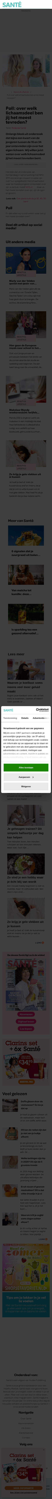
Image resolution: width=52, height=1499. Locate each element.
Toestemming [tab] (10, 718)
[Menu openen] (34, 4)
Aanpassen (24, 777)
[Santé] (12, 4)
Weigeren (26, 786)
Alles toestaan (26, 767)
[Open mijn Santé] (41, 4)
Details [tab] (24, 718)
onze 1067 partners (20, 733)
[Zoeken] (47, 4)
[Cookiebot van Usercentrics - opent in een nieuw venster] (37, 710)
